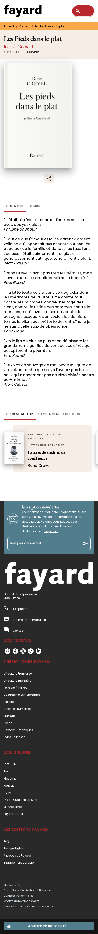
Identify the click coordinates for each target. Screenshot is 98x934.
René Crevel (18, 46)
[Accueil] (23, 11)
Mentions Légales (16, 885)
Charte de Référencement (21, 901)
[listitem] (7, 651)
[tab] (15, 206)
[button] (33, 52)
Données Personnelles (19, 896)
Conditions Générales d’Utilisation (27, 890)
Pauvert (24, 26)
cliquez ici (51, 531)
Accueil (9, 26)
